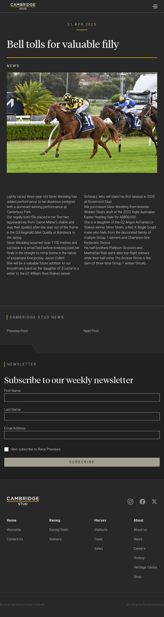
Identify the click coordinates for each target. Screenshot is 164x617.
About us (140, 530)
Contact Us (15, 539)
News (138, 539)
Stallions (100, 530)
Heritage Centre (145, 567)
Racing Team (58, 530)
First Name (12, 391)
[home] (17, 6)
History (139, 558)
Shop (137, 577)
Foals (98, 539)
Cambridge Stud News (37, 317)
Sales (98, 549)
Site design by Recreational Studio (145, 604)
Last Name (12, 409)
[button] (155, 6)
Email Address (15, 428)
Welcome (14, 530)
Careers (139, 549)
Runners (55, 539)
